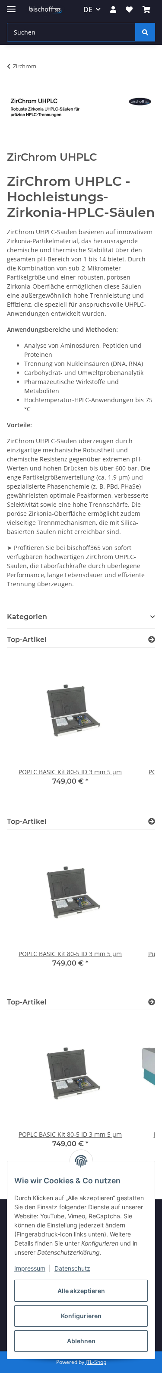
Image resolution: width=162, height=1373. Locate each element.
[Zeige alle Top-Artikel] (151, 640)
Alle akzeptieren (81, 1290)
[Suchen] (145, 32)
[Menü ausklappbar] (11, 5)
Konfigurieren (81, 1315)
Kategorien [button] (27, 617)
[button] (113, 9)
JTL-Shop (96, 1362)
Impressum (29, 1268)
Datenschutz (72, 1268)
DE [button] (87, 9)
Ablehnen (81, 1340)
